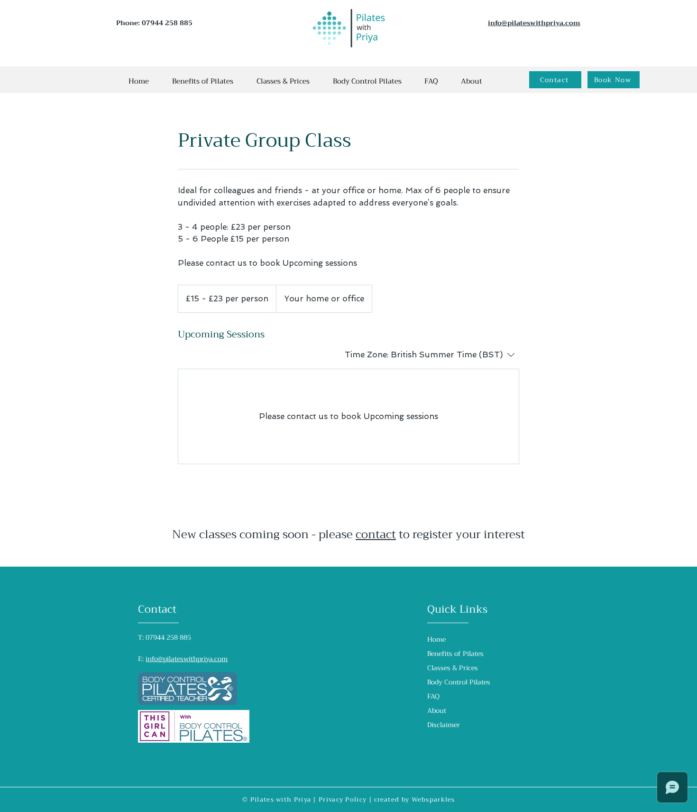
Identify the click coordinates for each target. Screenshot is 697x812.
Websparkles (433, 799)
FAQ (433, 696)
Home (436, 639)
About (436, 710)
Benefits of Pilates (455, 653)
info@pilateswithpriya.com (187, 658)
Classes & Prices (452, 667)
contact (376, 534)
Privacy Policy (343, 799)
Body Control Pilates (458, 682)
